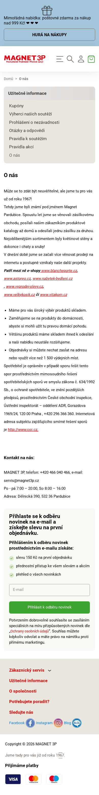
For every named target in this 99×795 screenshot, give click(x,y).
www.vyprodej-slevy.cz (24, 286)
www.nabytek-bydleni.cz (52, 278)
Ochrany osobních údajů (29, 631)
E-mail (18, 589)
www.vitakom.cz (53, 294)
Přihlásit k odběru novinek (50, 607)
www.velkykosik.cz (19, 294)
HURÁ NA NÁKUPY (49, 35)
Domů (8, 79)
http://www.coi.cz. (23, 429)
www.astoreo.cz (17, 278)
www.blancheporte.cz (58, 270)
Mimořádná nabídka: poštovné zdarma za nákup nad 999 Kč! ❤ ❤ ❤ (47, 20)
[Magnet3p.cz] (25, 59)
